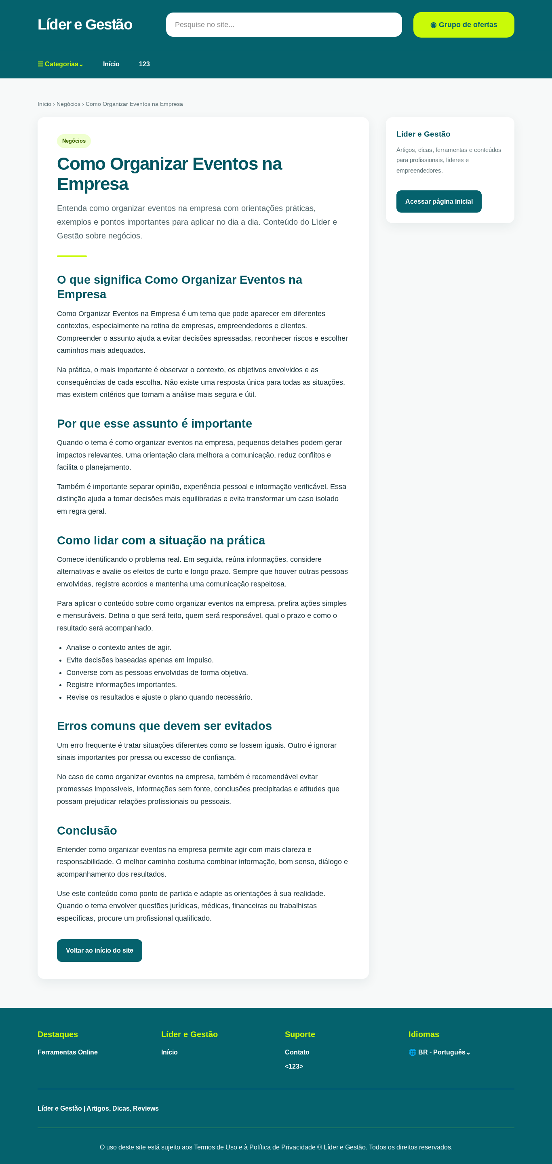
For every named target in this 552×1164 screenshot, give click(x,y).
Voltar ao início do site (99, 950)
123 (144, 64)
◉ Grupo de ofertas (463, 25)
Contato (297, 1052)
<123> (294, 1066)
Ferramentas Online (68, 1052)
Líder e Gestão (85, 24)
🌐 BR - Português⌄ (440, 1052)
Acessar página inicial (439, 201)
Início (111, 64)
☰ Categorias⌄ (61, 64)
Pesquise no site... (204, 25)
